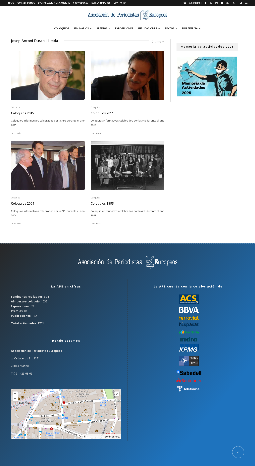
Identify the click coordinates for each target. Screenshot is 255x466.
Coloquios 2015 (22, 113)
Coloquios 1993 (102, 203)
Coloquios (61, 28)
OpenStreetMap (95, 436)
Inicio (11, 2)
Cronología (80, 2)
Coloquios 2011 (102, 113)
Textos (169, 28)
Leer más (16, 132)
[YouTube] (222, 3)
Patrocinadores (100, 2)
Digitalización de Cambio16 (54, 2)
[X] (211, 3)
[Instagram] (216, 3)
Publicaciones (147, 28)
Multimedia (190, 28)
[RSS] (227, 3)
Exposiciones (124, 28)
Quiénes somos (26, 2)
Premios (101, 28)
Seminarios (81, 28)
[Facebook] (205, 3)
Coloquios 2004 (22, 203)
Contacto (120, 2)
